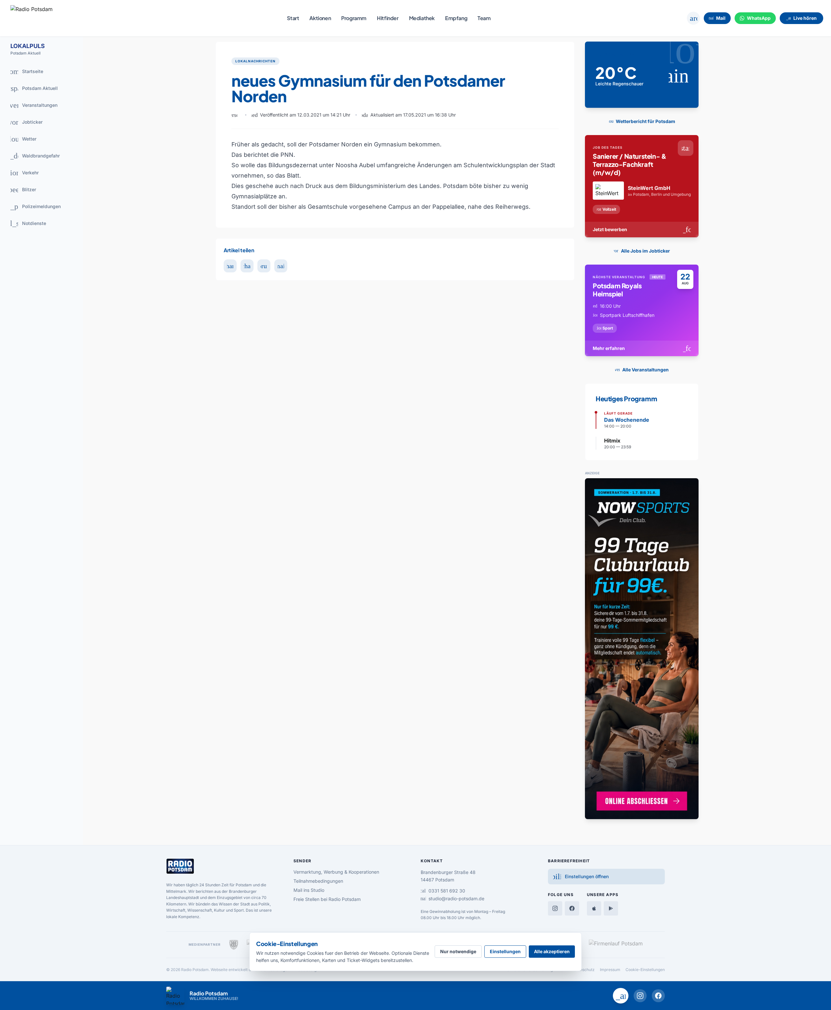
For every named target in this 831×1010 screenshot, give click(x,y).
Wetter (21, 139)
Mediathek (422, 18)
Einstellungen (505, 951)
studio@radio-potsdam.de (452, 898)
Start (293, 18)
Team (484, 18)
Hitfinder (387, 18)
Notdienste (25, 223)
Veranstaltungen (32, 105)
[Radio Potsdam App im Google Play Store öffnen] (611, 908)
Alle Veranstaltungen (641, 369)
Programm (353, 18)
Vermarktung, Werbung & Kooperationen (336, 872)
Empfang (456, 18)
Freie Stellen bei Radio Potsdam (327, 899)
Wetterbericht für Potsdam (640, 121)
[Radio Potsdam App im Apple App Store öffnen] (594, 908)
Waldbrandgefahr (32, 156)
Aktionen (320, 18)
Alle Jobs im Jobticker (640, 251)
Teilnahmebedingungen (318, 881)
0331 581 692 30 (443, 890)
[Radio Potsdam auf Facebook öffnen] (658, 995)
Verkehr (22, 172)
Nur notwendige (458, 951)
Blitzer (21, 189)
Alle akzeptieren (552, 951)
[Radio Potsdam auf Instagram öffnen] (640, 995)
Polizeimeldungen (33, 206)
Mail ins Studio (308, 890)
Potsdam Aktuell (31, 88)
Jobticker (24, 122)
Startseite (24, 71)
